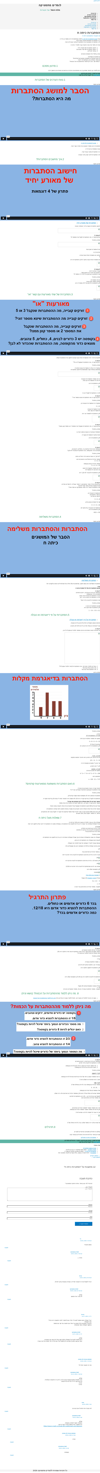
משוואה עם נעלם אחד (92, 875)
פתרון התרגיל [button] (96, 240)
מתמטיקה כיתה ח (87, 36)
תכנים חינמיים (91, 15)
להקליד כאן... (88, 1187)
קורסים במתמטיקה (90, 16)
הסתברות (93, 1153)
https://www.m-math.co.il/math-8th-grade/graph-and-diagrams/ (63, 1426)
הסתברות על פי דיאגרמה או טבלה (83, 620)
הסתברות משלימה (89, 580)
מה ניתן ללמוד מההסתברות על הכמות (44, 998)
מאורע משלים (92, 1149)
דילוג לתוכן (97, 1)
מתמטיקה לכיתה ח (90, 1151)
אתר (91, 1216)
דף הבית (93, 13)
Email (90, 1210)
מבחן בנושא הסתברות (89, 1148)
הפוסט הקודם (95, 1155)
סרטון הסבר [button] (96, 84)
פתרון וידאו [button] (96, 672)
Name (90, 1204)
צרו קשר (93, 19)
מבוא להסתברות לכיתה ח (89, 39)
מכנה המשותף (91, 878)
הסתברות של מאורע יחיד (86, 223)
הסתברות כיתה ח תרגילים (88, 1137)
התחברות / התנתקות (89, 18)
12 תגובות (97, 36)
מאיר (83, 1402)
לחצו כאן (97, 1142)
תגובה (6, 1247)
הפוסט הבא (95, 1157)
